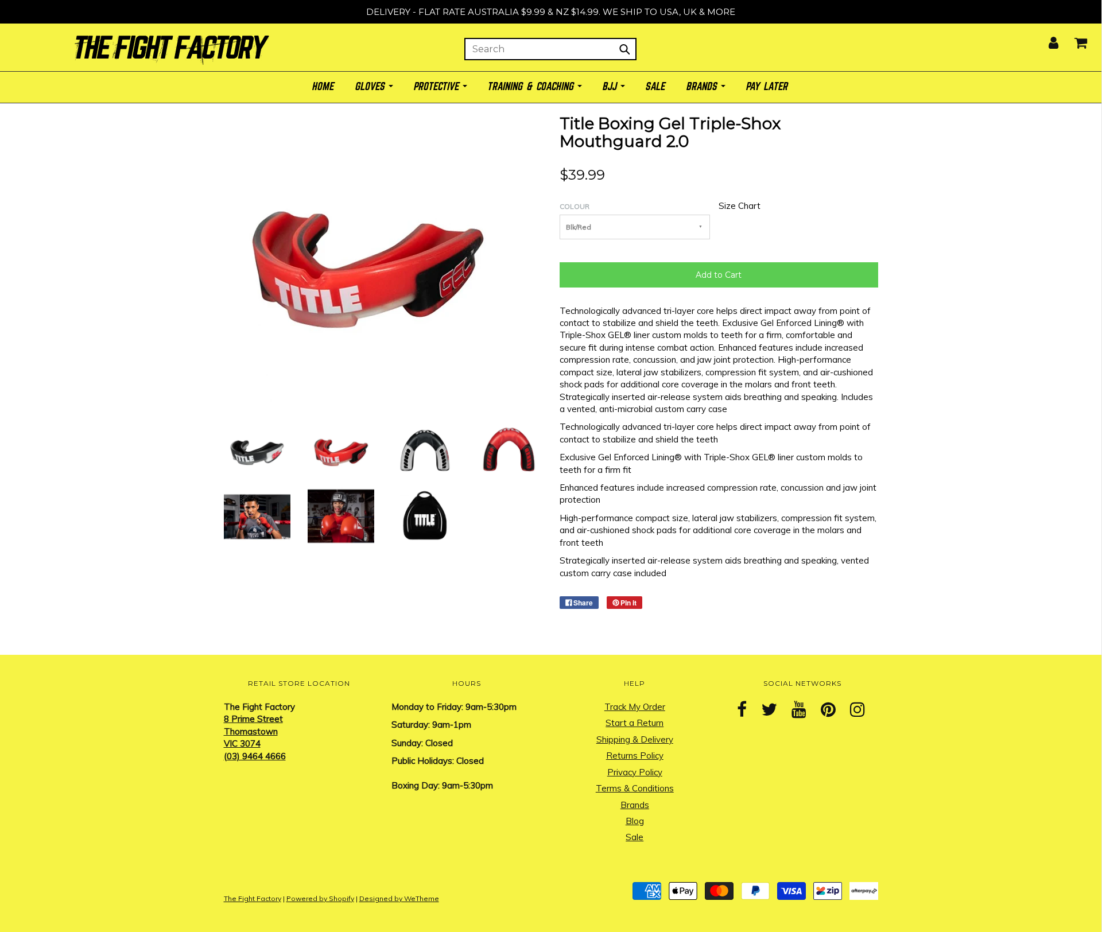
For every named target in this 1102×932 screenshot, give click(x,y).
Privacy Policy (634, 772)
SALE (656, 86)
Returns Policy (634, 755)
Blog (635, 821)
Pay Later (768, 86)
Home (324, 86)
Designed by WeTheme (399, 898)
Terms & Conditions (635, 788)
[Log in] (1046, 39)
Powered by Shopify (320, 898)
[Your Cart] (1073, 39)
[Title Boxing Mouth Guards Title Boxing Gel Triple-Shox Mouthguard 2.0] (424, 449)
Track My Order (634, 706)
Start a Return (634, 722)
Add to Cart (719, 275)
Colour (574, 206)
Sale (634, 837)
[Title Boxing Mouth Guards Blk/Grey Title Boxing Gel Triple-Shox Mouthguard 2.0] (257, 449)
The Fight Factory (252, 898)
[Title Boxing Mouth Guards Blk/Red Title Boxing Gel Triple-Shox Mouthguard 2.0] (341, 449)
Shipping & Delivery (634, 739)
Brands (634, 804)
